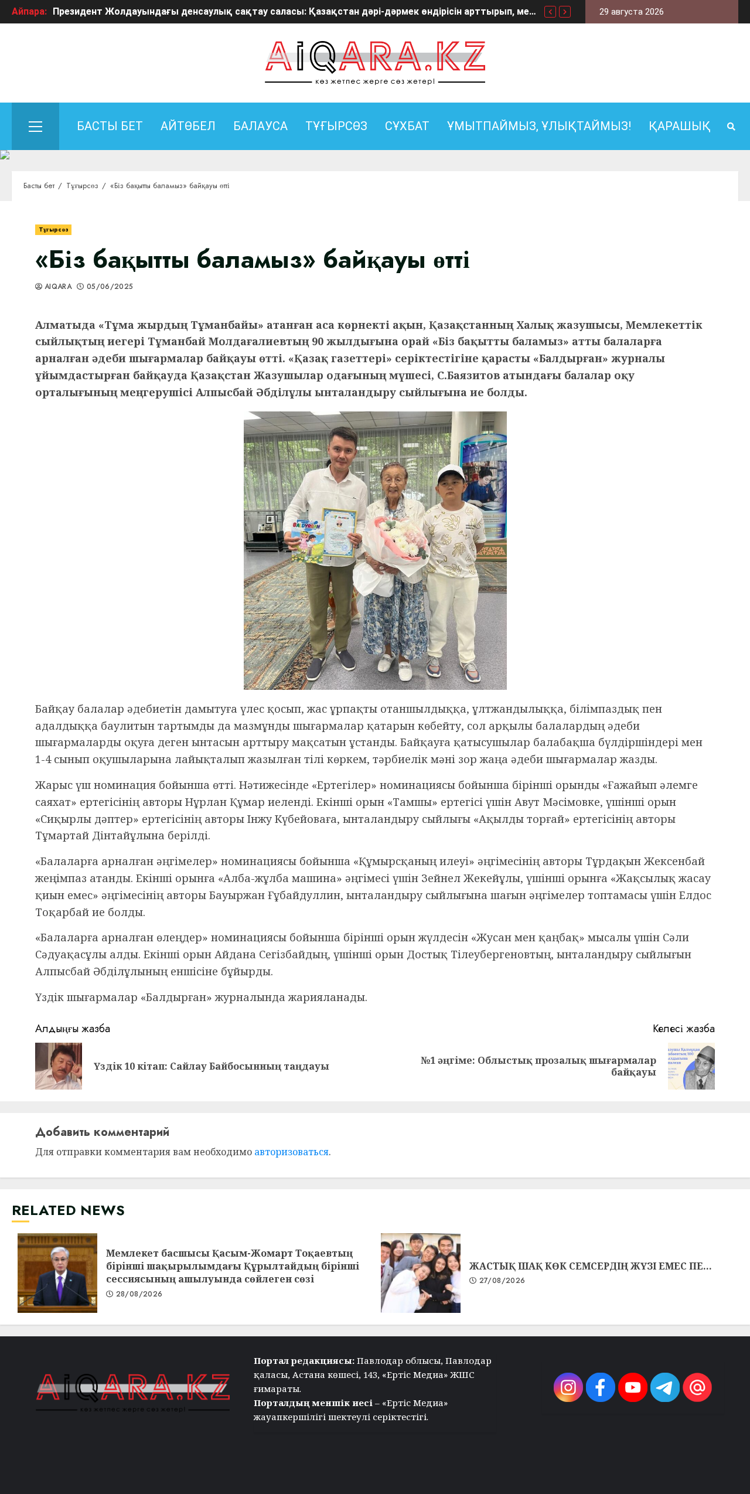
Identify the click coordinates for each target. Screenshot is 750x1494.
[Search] (731, 126)
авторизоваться (291, 1151)
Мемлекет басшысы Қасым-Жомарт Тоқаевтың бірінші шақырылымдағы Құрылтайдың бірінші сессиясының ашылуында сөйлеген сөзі (57, 1273)
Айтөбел (188, 126)
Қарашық (680, 126)
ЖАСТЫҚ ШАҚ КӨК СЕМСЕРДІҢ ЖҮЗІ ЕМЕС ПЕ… (421, 1273)
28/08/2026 (139, 1294)
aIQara (58, 287)
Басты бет (110, 126)
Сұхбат (407, 126)
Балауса (260, 126)
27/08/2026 (502, 1281)
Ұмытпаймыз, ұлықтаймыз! (539, 126)
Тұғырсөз (336, 126)
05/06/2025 (110, 287)
